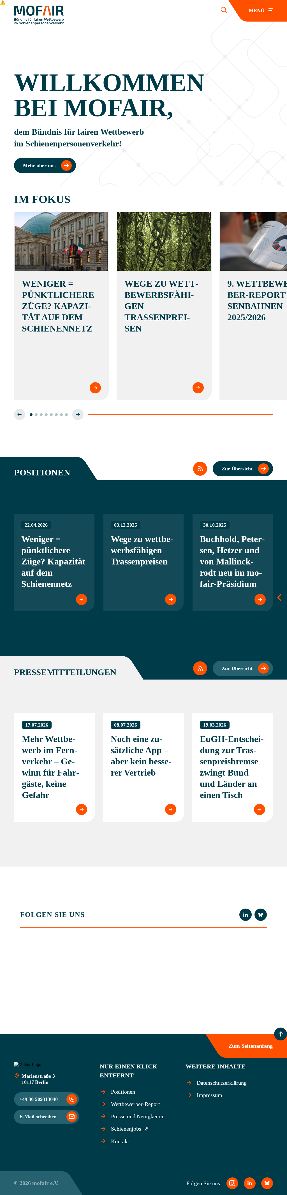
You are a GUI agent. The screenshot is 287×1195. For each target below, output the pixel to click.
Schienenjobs (127, 1129)
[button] (31, 414)
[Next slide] (78, 414)
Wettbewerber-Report (135, 1104)
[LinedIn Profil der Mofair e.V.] (250, 1183)
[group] (54, 562)
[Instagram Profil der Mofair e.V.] (232, 1183)
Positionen (123, 1092)
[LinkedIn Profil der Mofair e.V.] (245, 915)
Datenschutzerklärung (222, 1083)
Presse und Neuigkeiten (138, 1116)
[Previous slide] (19, 414)
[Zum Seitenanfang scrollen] (280, 1034)
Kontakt (120, 1141)
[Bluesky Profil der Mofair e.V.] (260, 915)
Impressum (209, 1095)
